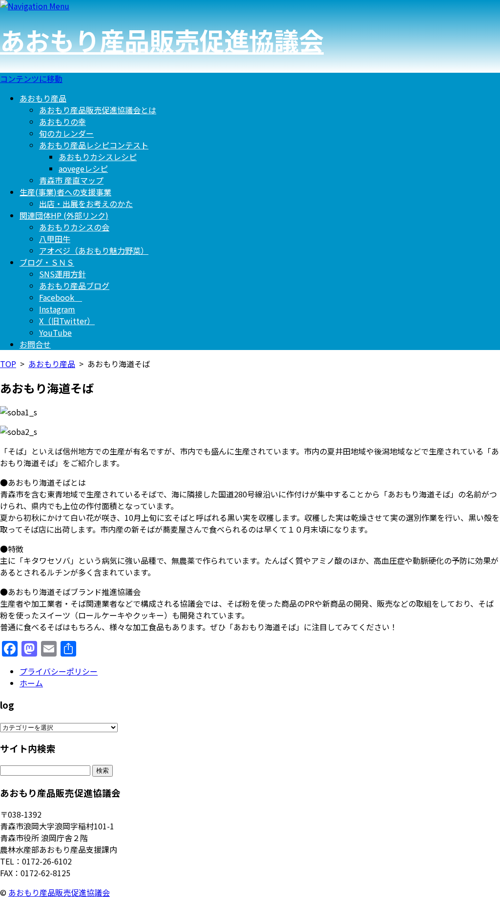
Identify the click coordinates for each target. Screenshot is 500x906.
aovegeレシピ (83, 168)
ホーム (31, 683)
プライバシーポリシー (59, 671)
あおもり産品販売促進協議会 (162, 40)
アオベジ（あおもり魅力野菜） (93, 250)
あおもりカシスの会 (74, 227)
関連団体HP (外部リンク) (64, 215)
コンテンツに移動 (31, 78)
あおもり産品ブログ (74, 285)
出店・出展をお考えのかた (86, 203)
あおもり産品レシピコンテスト (93, 145)
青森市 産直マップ (71, 180)
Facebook (60, 297)
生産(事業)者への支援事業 (65, 192)
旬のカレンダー (66, 133)
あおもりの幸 (62, 121)
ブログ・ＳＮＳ (47, 262)
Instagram (57, 309)
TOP (8, 364)
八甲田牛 (54, 239)
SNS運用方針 (62, 274)
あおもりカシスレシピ (98, 157)
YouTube (55, 332)
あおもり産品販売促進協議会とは (97, 110)
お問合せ (35, 344)
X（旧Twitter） (67, 321)
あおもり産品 (43, 98)
